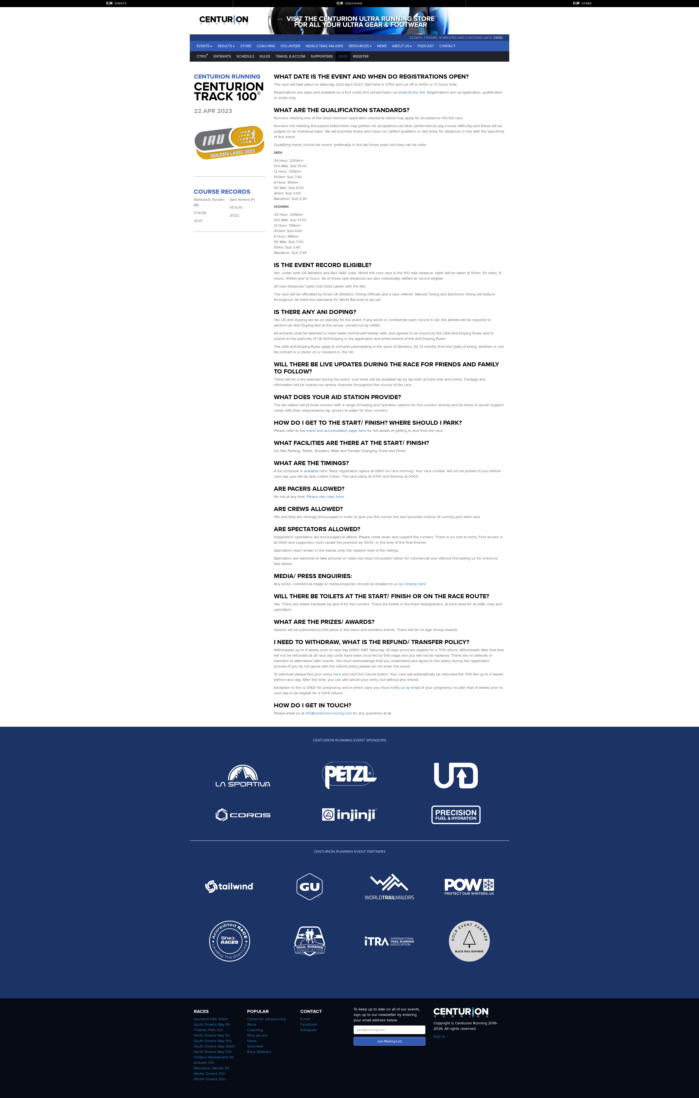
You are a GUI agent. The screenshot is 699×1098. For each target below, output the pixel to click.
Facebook (308, 1024)
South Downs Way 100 (213, 1041)
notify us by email (405, 687)
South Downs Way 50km (214, 1046)
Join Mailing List (389, 1041)
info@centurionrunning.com (328, 713)
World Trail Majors (324, 46)
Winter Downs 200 (210, 1079)
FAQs (343, 56)
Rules (265, 56)
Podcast (425, 46)
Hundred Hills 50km (211, 1019)
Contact (447, 46)
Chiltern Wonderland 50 (214, 1057)
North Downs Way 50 (212, 1035)
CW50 (497, 38)
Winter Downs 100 (209, 1073)
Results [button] (225, 46)
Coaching (266, 46)
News (382, 46)
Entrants (222, 56)
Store (245, 46)
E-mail (305, 1019)
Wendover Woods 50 (211, 1068)
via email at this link (409, 92)
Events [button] (203, 46)
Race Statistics (259, 1051)
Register (361, 56)
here (337, 674)
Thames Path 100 (208, 1030)
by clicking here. (412, 584)
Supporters (322, 56)
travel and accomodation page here (336, 430)
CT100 (202, 56)
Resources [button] (359, 46)
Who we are (257, 1035)
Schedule (245, 56)
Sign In (439, 1036)
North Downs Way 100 (213, 1051)
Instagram (308, 1030)
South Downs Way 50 (212, 1024)
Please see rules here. (326, 496)
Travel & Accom (290, 56)
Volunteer (290, 46)
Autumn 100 (204, 1062)
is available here (313, 471)
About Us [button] (400, 46)
